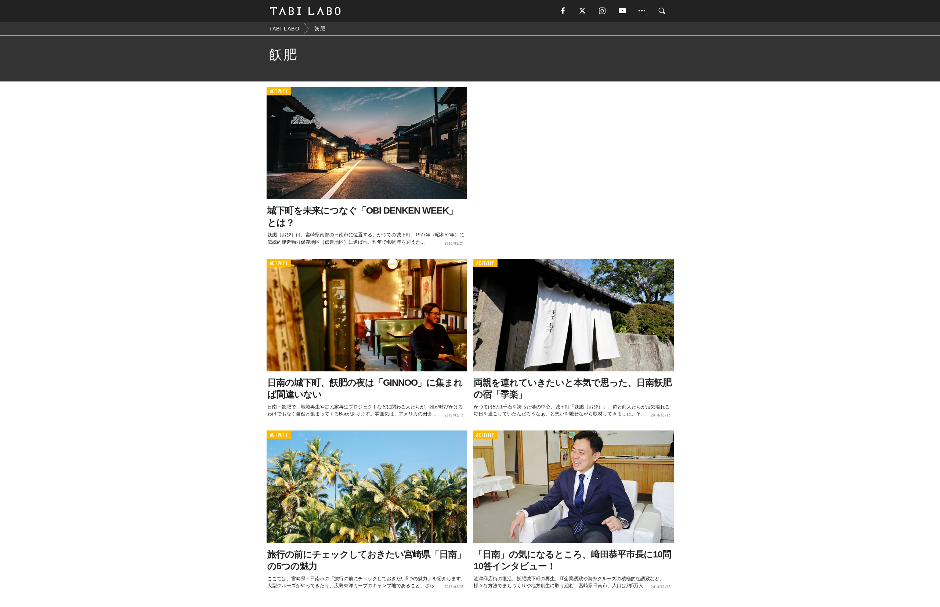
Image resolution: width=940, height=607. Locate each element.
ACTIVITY (279, 91)
